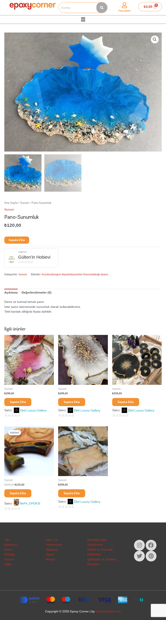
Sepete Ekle (17, 240)
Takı (7, 540)
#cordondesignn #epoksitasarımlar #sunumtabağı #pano (75, 274)
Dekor (8, 549)
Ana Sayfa (11, 202)
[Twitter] (139, 556)
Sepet (50, 554)
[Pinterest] (151, 556)
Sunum (24, 202)
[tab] (11, 293)
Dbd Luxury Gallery (33, 410)
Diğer (8, 564)
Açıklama (11, 292)
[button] (83, 19)
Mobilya (9, 554)
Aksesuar (10, 544)
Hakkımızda (54, 544)
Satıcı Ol (51, 540)
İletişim (50, 559)
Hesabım (124, 11)
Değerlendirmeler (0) (36, 292)
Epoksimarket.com (108, 611)
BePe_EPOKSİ (30, 503)
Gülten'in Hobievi (34, 257)
